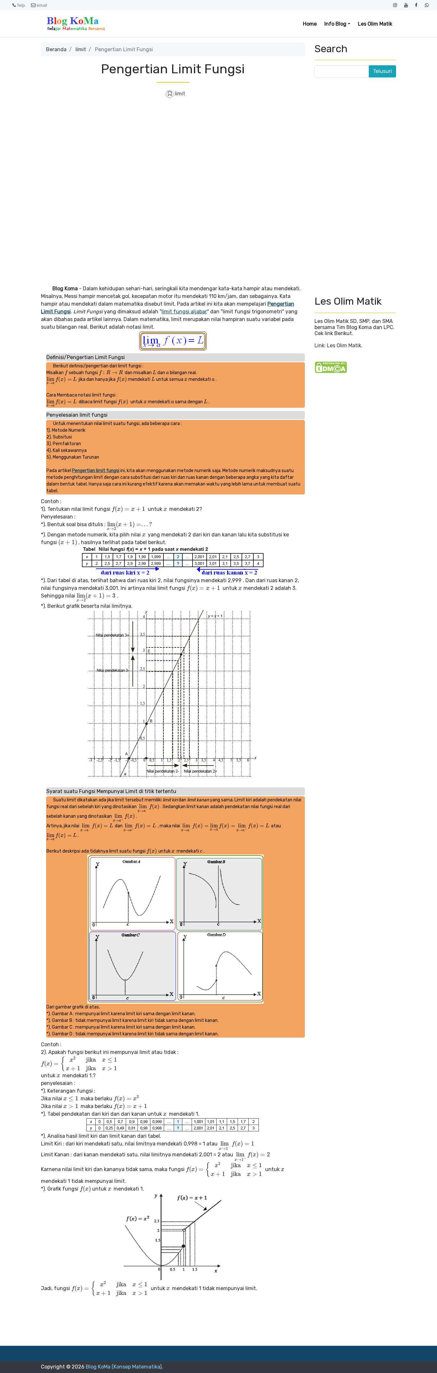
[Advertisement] (173, 150)
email (41, 5)
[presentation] (66, 372)
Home (310, 24)
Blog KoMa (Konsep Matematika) (124, 1367)
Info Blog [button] (335, 24)
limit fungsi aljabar (184, 312)
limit (80, 49)
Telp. (21, 5)
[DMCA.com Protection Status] (331, 367)
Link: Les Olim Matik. (338, 345)
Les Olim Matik (375, 24)
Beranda (56, 49)
